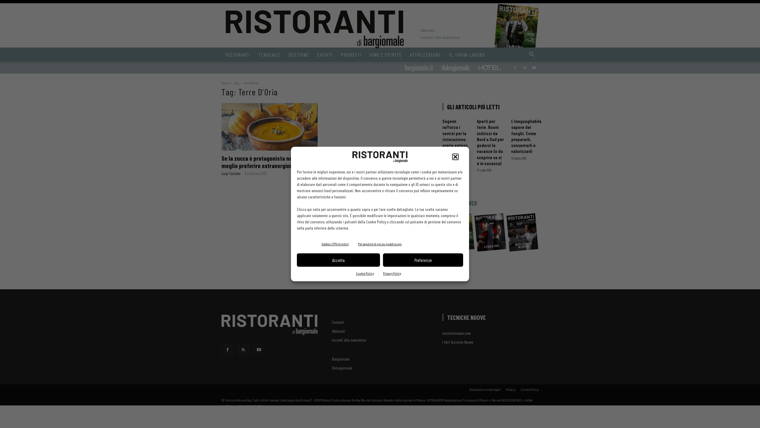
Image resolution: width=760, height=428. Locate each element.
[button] (455, 157)
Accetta (338, 260)
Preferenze (423, 260)
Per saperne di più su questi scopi (380, 244)
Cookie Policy (365, 273)
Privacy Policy (392, 273)
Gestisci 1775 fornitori (335, 244)
